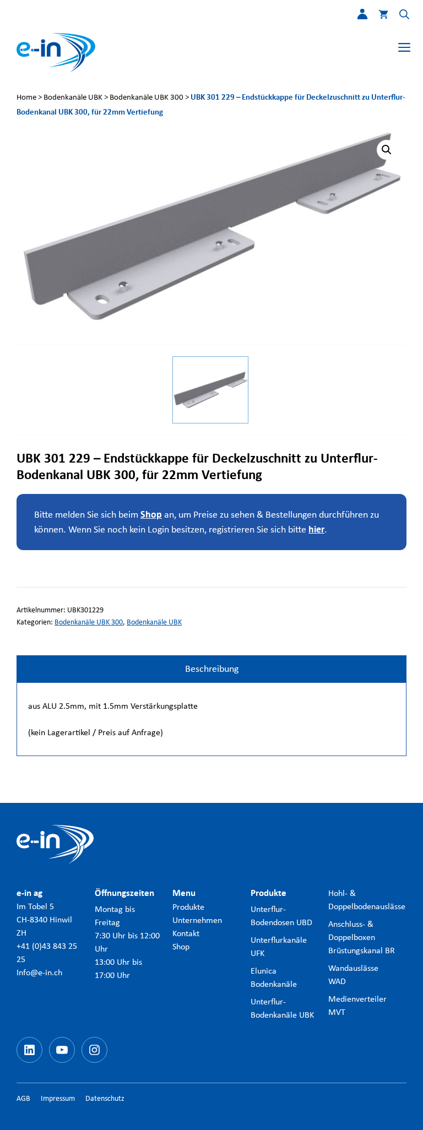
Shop (151, 514)
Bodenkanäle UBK (73, 97)
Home (26, 97)
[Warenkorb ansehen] (377, 16)
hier (316, 529)
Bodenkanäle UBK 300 (146, 97)
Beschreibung (211, 668)
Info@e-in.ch (39, 972)
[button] (398, 16)
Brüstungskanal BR (361, 950)
